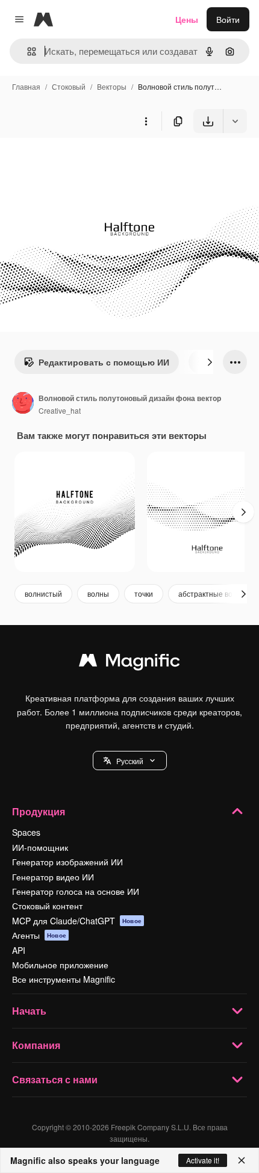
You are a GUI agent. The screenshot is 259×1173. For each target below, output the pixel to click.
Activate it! (202, 1160)
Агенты (39, 935)
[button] (130, 760)
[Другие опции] (146, 121)
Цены (186, 19)
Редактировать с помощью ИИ (104, 362)
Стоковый (69, 86)
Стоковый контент (47, 906)
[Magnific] (129, 663)
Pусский (129, 761)
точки (143, 593)
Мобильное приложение (60, 965)
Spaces (26, 832)
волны (98, 593)
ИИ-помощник (40, 847)
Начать (29, 1011)
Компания (36, 1045)
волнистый (43, 593)
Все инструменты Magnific (63, 979)
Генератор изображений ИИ (67, 862)
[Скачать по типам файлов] (235, 121)
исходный (80, 161)
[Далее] (209, 362)
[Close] (241, 1160)
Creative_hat (60, 410)
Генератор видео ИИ (53, 877)
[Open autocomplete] (26, 51)
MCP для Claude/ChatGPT (77, 921)
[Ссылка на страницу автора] (23, 404)
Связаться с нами (55, 1079)
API (18, 950)
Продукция (38, 811)
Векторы (111, 86)
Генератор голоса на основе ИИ (75, 891)
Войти (228, 19)
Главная (26, 86)
